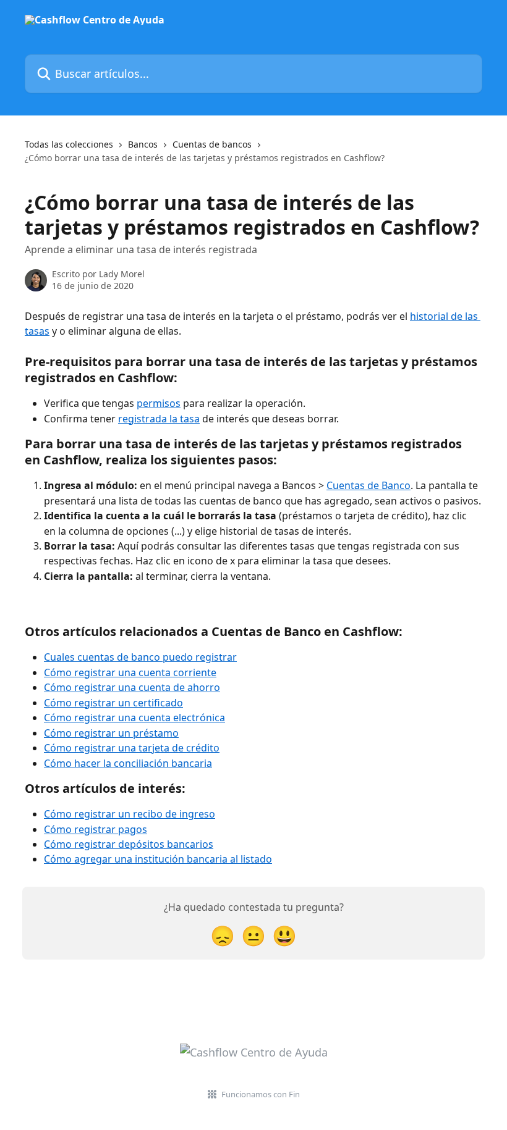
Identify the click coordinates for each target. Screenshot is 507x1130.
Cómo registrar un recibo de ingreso (129, 814)
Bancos (143, 144)
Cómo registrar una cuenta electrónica (134, 717)
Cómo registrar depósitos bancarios (128, 844)
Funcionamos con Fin (260, 1094)
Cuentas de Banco (368, 485)
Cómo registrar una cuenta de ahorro (132, 687)
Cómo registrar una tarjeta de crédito (131, 748)
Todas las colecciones (69, 144)
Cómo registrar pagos (95, 829)
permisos (159, 403)
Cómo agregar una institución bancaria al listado (158, 859)
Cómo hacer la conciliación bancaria (128, 763)
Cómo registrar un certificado (113, 702)
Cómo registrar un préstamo (111, 733)
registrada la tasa (159, 418)
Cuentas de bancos (212, 144)
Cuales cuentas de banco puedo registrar (140, 657)
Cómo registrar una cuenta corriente (130, 672)
